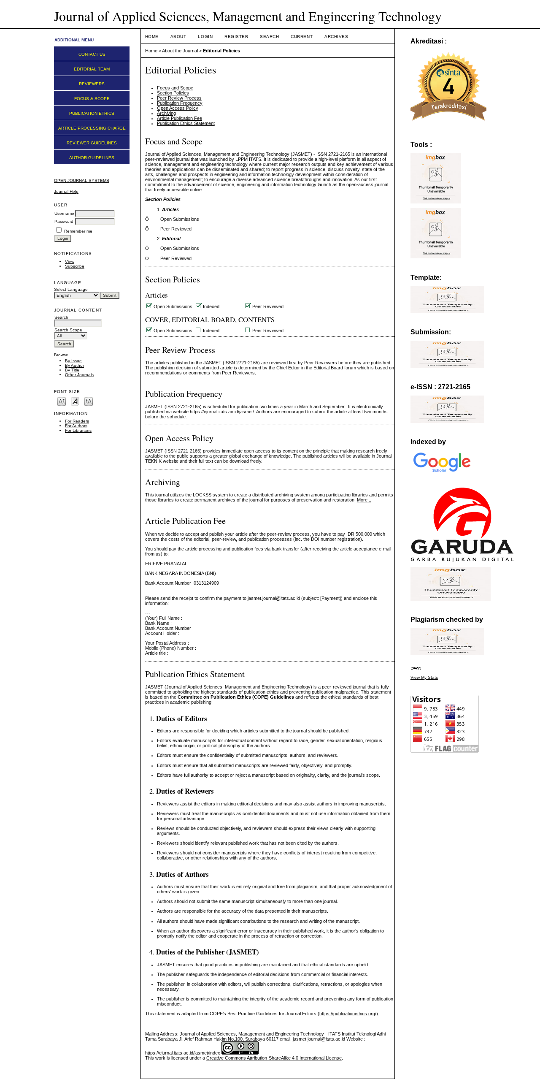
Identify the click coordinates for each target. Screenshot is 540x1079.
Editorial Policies (221, 50)
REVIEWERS (92, 83)
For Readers (77, 421)
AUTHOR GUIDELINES (91, 157)
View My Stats (424, 677)
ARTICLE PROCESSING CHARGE (92, 128)
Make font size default (75, 401)
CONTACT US (91, 54)
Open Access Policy (177, 108)
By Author (74, 365)
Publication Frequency (179, 103)
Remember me (78, 231)
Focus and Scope (175, 87)
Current (302, 36)
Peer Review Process (179, 97)
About (178, 36)
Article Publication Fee (179, 118)
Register (236, 36)
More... (364, 499)
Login (205, 36)
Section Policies (173, 92)
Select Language (71, 289)
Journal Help (66, 191)
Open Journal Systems (81, 180)
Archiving (166, 113)
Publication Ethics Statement (186, 123)
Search (269, 36)
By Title (72, 370)
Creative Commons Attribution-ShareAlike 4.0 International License (274, 1057)
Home (152, 36)
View (69, 261)
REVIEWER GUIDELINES (92, 143)
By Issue (73, 360)
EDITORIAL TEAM (92, 69)
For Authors (76, 425)
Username (64, 213)
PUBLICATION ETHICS (91, 113)
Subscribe (74, 266)
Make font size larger (88, 401)
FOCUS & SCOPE (92, 98)
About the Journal (180, 50)
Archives (336, 36)
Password (63, 221)
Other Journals (79, 374)
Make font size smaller (61, 401)
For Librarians (78, 430)
